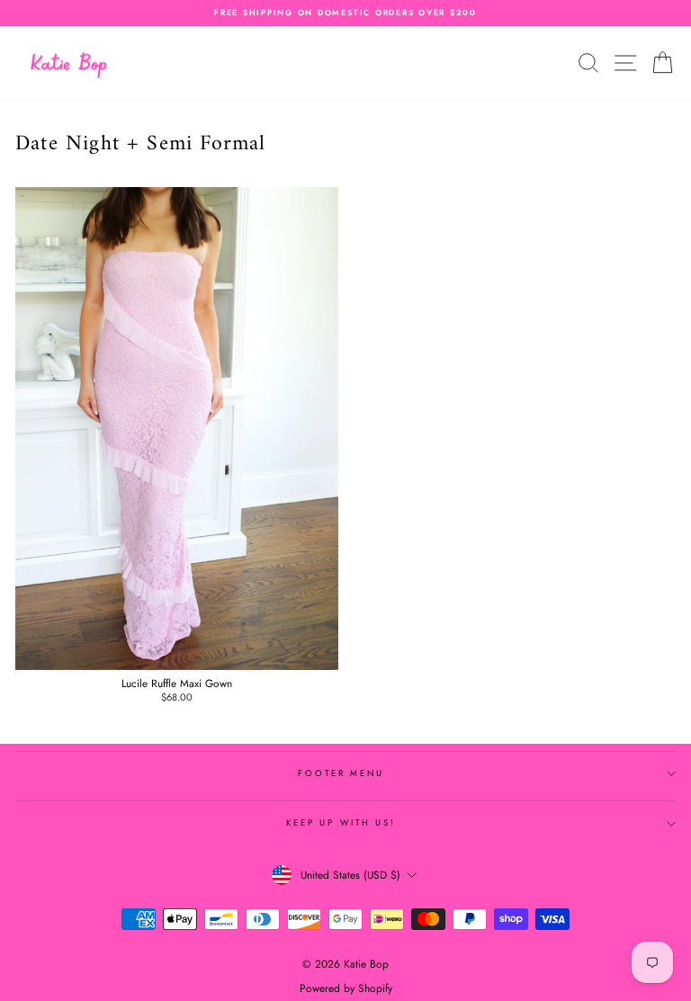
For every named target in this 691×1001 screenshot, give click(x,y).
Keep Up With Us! (341, 823)
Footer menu (341, 773)
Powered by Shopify (346, 988)
